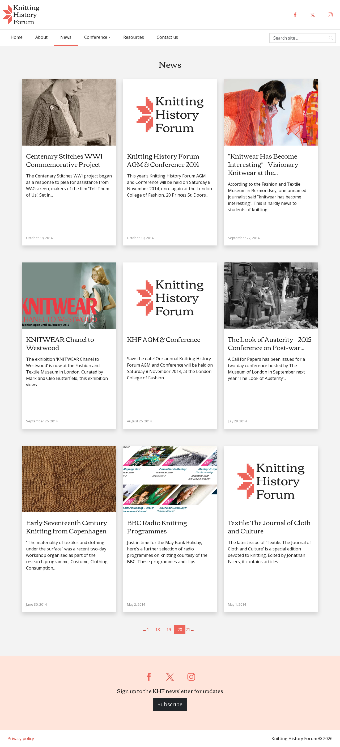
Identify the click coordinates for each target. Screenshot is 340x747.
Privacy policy (20, 738)
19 (168, 630)
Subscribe (170, 704)
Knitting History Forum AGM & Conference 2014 (163, 160)
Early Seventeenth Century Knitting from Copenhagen (66, 526)
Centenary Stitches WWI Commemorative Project (64, 160)
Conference (95, 37)
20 (179, 630)
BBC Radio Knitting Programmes (157, 526)
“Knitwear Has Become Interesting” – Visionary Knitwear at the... (263, 164)
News (65, 37)
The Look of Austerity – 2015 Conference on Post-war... (269, 343)
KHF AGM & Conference (163, 339)
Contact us (167, 37)
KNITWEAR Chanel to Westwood (60, 343)
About (41, 37)
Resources (133, 37)
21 (187, 630)
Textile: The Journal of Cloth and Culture (269, 526)
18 (157, 630)
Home (17, 37)
